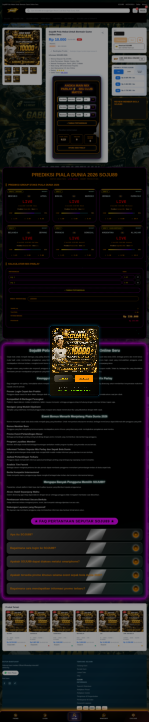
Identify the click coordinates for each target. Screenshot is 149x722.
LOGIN (63, 378)
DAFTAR (84, 378)
